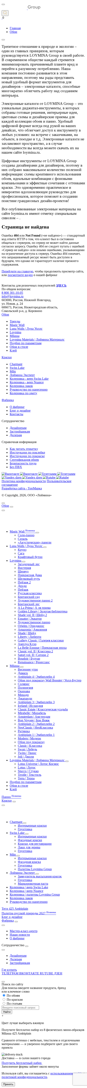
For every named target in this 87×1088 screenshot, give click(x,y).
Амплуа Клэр (27, 644)
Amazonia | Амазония (32, 629)
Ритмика (24, 731)
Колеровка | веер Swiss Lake (29, 887)
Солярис (24, 684)
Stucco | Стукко (28, 771)
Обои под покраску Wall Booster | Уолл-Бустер (49, 680)
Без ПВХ (16, 467)
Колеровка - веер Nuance (27, 382)
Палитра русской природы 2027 (29, 913)
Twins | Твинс (27, 753)
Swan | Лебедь (27, 749)
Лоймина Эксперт (22, 375)
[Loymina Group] (21, 8)
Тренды (15, 321)
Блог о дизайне (20, 410)
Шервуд (23, 571)
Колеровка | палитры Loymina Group (35, 894)
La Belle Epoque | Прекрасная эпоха (42, 647)
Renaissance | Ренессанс (34, 662)
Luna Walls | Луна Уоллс (26, 328)
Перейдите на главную (17, 271)
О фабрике (17, 407)
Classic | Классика (30, 745)
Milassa (14, 336)
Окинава (24, 691)
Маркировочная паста (33, 883)
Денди (22, 586)
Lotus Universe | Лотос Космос (38, 764)
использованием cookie (66, 1073)
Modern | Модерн (29, 738)
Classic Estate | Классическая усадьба (43, 709)
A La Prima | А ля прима (34, 607)
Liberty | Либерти (29, 636)
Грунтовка (25, 829)
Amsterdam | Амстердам (34, 716)
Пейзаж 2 (24, 582)
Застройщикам (20, 431)
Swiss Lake (17, 367)
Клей (13, 350)
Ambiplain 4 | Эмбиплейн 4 (36, 676)
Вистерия (24, 568)
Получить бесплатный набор (22, 1063)
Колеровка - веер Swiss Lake (29, 378)
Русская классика (30, 593)
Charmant (16, 364)
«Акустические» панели (34, 542)
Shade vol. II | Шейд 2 (32, 615)
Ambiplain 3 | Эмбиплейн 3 (36, 702)
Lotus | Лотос (27, 767)
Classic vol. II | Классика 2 (35, 651)
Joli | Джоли (26, 756)
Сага (21, 553)
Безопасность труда (23, 463)
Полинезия (25, 687)
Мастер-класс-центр (23, 931)
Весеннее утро (28, 669)
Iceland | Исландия (30, 705)
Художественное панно (34, 622)
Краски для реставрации (35, 843)
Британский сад (29, 597)
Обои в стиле (19, 346)
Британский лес (29, 604)
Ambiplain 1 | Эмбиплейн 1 (36, 734)
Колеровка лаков (21, 386)
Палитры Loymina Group (35, 869)
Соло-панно (26, 535)
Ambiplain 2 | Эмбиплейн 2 (36, 724)
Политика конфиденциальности (24, 481)
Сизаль (23, 538)
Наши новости (20, 934)
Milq (13, 371)
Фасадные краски (30, 840)
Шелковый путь (29, 578)
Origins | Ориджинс (31, 626)
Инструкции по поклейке (27, 452)
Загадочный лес (29, 564)
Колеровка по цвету (23, 393)
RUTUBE (47, 973)
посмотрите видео (20, 275)
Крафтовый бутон (30, 557)
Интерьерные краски (32, 825)
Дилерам (16, 435)
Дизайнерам (18, 428)
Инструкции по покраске (27, 456)
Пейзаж (23, 589)
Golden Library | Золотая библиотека (42, 611)
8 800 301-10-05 (12, 292)
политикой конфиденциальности (24, 1077)
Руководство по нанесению (29, 389)
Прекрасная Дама (30, 575)
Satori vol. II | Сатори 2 (33, 655)
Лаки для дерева (29, 847)
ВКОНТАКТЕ (29, 973)
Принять (8, 1084)
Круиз (22, 549)
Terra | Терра (26, 778)
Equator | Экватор (30, 618)
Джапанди (25, 698)
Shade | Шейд (27, 633)
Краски (7, 357)
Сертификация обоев (24, 459)
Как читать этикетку (24, 449)
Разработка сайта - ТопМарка (22, 488)
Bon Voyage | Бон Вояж (34, 720)
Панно (11, 797)
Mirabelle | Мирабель (32, 713)
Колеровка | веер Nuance (26, 891)
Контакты (16, 414)
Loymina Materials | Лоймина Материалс (37, 339)
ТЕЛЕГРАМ (10, 973)
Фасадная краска (29, 862)
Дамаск (23, 673)
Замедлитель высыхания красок (40, 876)
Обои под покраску (31, 742)
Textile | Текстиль (29, 774)
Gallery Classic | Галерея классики (41, 640)
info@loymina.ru (12, 296)
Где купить (9, 969)
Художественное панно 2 (35, 600)
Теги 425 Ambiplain (15, 908)
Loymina (15, 332)
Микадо (23, 695)
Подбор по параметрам (25, 343)
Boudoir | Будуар (29, 658)
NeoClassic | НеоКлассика (35, 727)
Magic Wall (17, 325)
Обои (5, 314)
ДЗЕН (58, 973)
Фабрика (8, 400)
